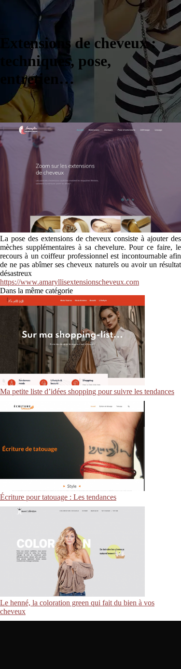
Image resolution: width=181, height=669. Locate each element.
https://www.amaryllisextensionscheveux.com (69, 282)
